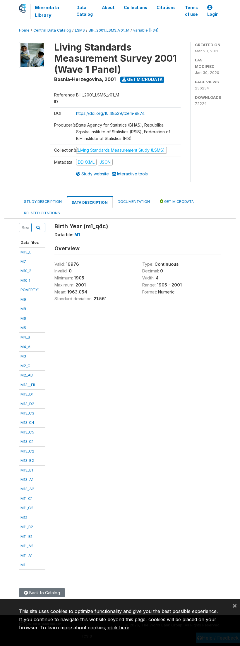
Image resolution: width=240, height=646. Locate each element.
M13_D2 (27, 403)
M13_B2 (27, 460)
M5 (23, 327)
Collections (135, 7)
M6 (23, 318)
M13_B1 (26, 470)
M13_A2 (27, 488)
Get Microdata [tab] (178, 201)
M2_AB (26, 375)
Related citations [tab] (42, 213)
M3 (23, 356)
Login (213, 14)
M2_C (25, 365)
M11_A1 (26, 555)
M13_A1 (26, 479)
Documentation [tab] (134, 201)
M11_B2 (26, 526)
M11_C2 (26, 507)
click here (118, 628)
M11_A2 (26, 545)
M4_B (25, 337)
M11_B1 (26, 536)
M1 (22, 564)
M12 (24, 517)
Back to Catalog (44, 592)
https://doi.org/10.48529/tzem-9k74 (110, 113)
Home (24, 30)
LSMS (80, 30)
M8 (23, 308)
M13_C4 (27, 422)
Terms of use (191, 10)
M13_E (25, 252)
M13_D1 (26, 394)
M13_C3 (27, 413)
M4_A (25, 346)
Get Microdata (144, 79)
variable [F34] (145, 30)
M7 (23, 261)
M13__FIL (28, 384)
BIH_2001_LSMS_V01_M (109, 30)
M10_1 (25, 280)
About (108, 7)
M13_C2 (27, 451)
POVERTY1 (30, 289)
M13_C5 (27, 432)
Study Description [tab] (43, 201)
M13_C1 (26, 441)
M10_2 (25, 270)
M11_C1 (26, 498)
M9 (23, 299)
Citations (166, 7)
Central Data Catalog (52, 30)
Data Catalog (84, 10)
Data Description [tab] (90, 202)
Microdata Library (47, 11)
